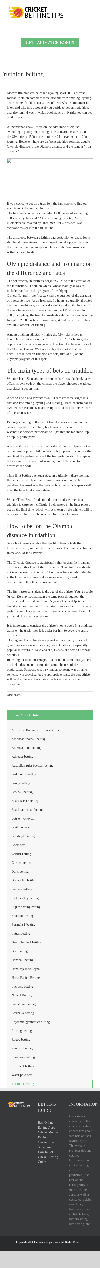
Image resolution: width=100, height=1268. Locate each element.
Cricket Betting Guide (48, 1159)
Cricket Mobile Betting (48, 1135)
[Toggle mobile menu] (91, 7)
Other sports (14, 694)
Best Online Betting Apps (46, 1125)
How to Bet (45, 1152)
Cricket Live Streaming (46, 1144)
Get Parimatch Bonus (50, 42)
